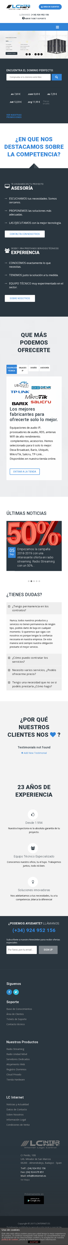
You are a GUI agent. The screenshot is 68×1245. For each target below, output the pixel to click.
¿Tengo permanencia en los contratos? (30, 608)
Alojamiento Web (15, 1064)
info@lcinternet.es (36, 1175)
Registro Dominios (16, 1069)
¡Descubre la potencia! (11, 53)
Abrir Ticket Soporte (35, 19)
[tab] (22, 370)
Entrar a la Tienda (24, 471)
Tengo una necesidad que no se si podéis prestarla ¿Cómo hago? (34, 684)
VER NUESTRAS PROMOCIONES (13, 116)
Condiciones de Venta (18, 1124)
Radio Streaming (15, 1049)
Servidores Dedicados (18, 1059)
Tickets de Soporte (16, 1019)
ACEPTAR (34, 1242)
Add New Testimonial (35, 752)
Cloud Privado (13, 1074)
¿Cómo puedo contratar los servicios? (30, 659)
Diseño (34, 368)
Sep (11, 552)
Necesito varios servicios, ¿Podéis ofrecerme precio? (34, 672)
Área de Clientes (15, 1014)
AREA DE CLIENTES (51, 7)
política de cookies (10, 1239)
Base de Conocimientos (19, 1008)
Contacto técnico (15, 1024)
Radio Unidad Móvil (16, 1054)
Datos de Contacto (16, 1109)
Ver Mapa (25, 1179)
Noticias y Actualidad (17, 1104)
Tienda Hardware (15, 1079)
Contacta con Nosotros (25, 234)
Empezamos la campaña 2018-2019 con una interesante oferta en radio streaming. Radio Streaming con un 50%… (36, 557)
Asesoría (44, 368)
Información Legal (16, 1119)
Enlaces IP (22, 369)
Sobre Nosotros (20, 298)
